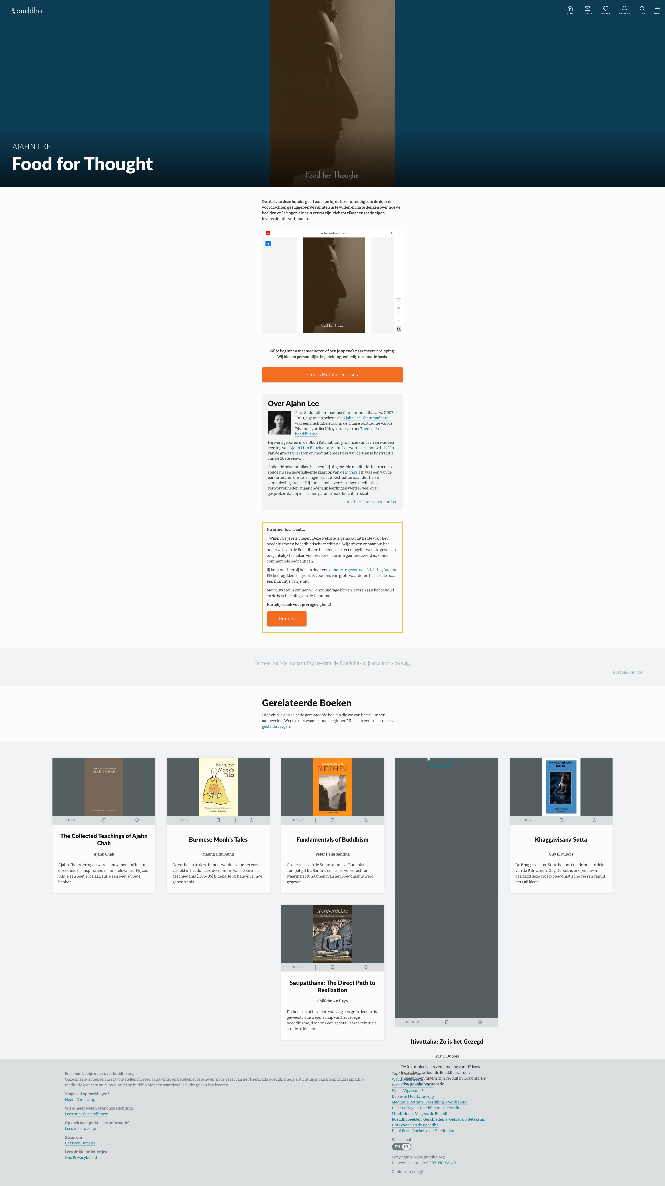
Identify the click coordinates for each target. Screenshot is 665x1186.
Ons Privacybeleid (81, 1157)
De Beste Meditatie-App (413, 1096)
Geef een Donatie (80, 1143)
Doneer (286, 618)
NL (406, 1146)
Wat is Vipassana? (407, 1090)
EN (397, 1146)
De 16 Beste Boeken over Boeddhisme (425, 1130)
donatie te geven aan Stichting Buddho (363, 570)
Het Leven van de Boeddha (415, 1125)
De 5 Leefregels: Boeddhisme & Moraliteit (428, 1108)
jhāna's (351, 472)
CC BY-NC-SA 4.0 (441, 1163)
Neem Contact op (80, 1099)
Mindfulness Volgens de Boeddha (421, 1113)
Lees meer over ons (82, 1128)
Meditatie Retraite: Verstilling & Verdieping (429, 1102)
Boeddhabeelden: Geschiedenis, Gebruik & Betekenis (438, 1119)
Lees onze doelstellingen (86, 1114)
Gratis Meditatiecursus (332, 374)
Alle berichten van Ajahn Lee (372, 502)
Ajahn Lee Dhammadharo (366, 418)
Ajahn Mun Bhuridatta (309, 447)
